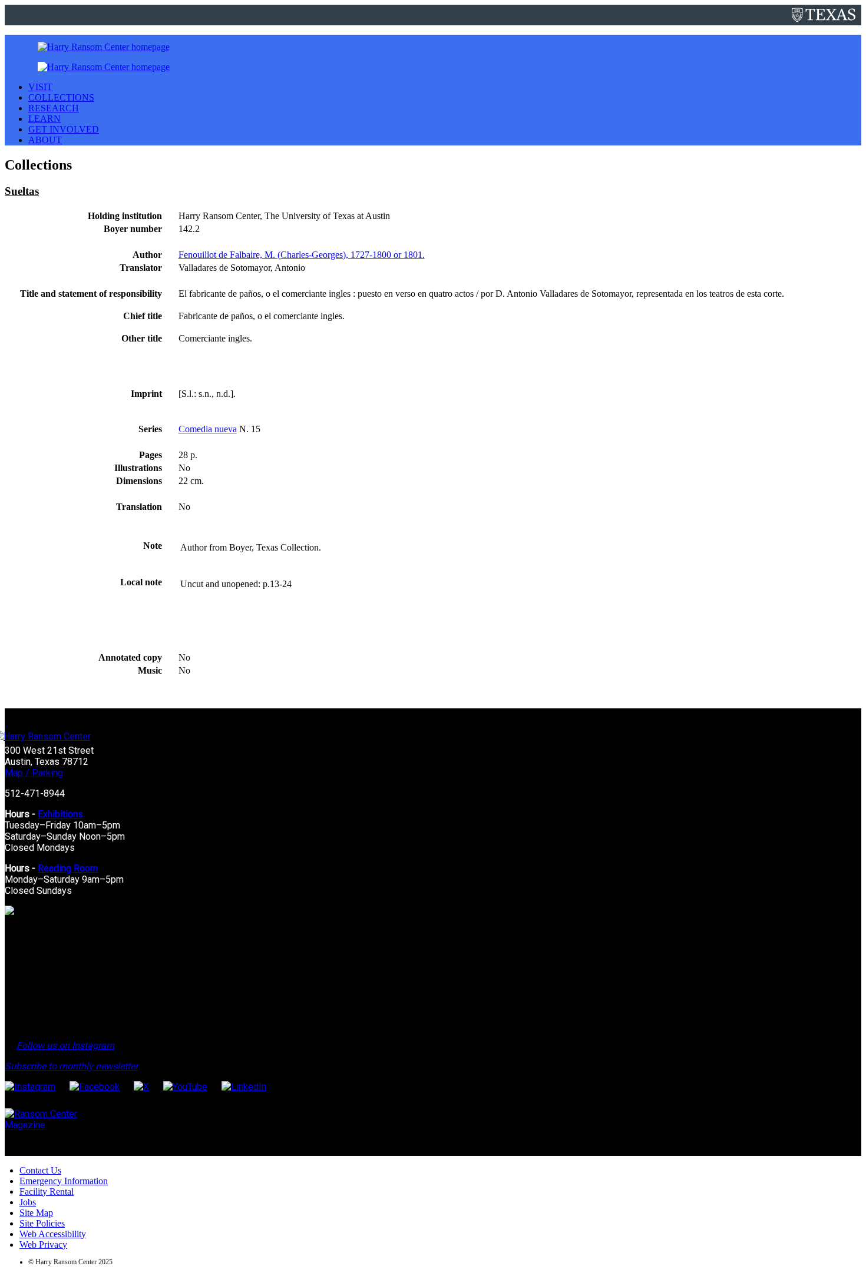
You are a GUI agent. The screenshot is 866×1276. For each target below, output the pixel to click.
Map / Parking (34, 772)
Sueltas (22, 191)
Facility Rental (46, 1191)
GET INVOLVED (63, 129)
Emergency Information (63, 1181)
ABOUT (45, 140)
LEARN (44, 119)
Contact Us (40, 1170)
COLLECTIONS (61, 97)
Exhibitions (60, 814)
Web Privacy (43, 1244)
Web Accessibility (52, 1234)
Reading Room (68, 868)
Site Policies (42, 1223)
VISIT (40, 87)
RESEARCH (53, 108)
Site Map (36, 1213)
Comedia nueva (208, 429)
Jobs (27, 1202)
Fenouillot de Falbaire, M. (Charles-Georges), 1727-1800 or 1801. (302, 255)
